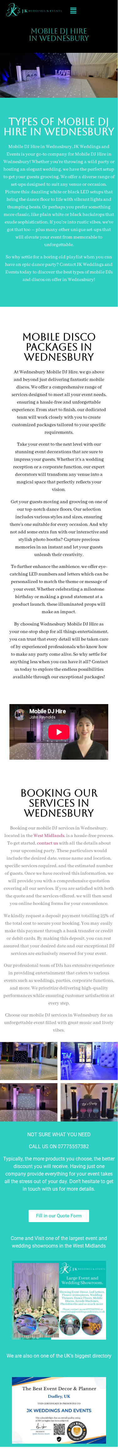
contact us (47, 843)
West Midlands (49, 836)
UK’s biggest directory (87, 1356)
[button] (73, 10)
